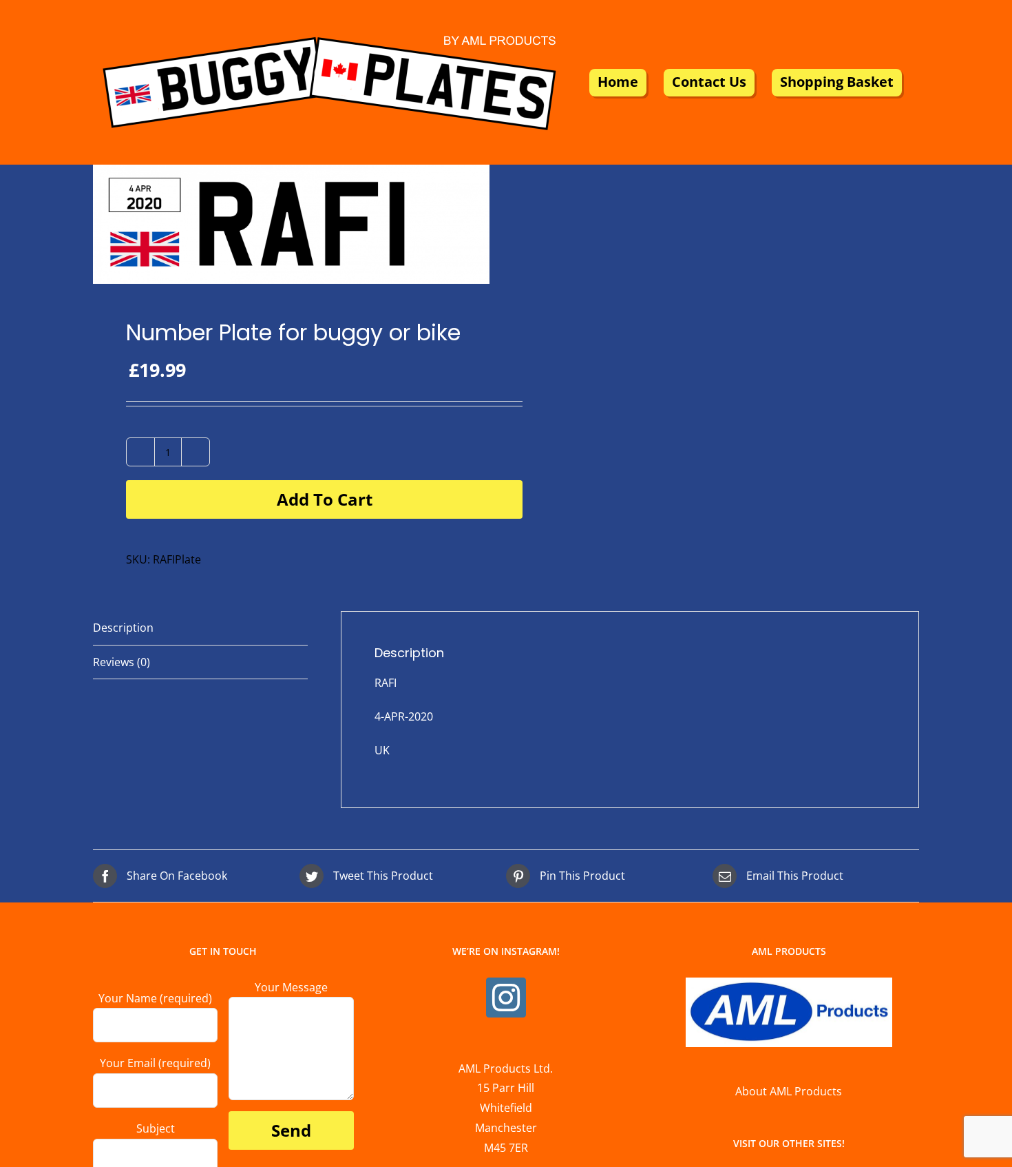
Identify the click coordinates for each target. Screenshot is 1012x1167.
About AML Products (788, 1091)
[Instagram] (506, 998)
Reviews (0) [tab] (121, 662)
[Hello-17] (291, 224)
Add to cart (324, 499)
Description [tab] (123, 627)
